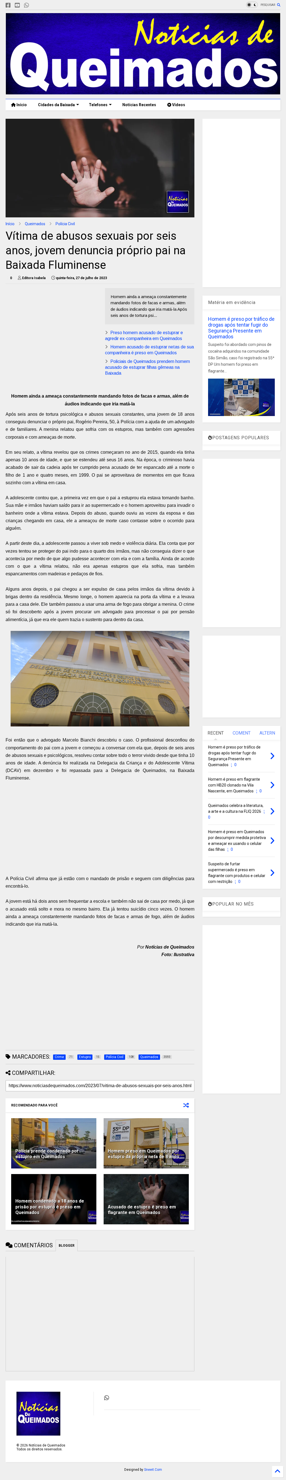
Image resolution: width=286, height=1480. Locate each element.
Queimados (35, 224)
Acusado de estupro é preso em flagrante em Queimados (142, 1209)
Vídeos (178, 105)
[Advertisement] (52, 327)
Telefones (98, 105)
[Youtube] (17, 5)
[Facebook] (8, 5)
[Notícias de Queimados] (143, 92)
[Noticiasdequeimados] (35, 5)
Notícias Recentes (138, 105)
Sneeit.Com (153, 1470)
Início (21, 105)
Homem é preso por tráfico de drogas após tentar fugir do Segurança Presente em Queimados (241, 327)
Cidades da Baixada (56, 105)
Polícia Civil (65, 224)
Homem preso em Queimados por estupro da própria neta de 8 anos (143, 1154)
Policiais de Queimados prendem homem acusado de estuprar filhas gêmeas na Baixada (147, 367)
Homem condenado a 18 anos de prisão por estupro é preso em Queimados (49, 1206)
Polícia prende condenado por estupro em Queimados (47, 1154)
